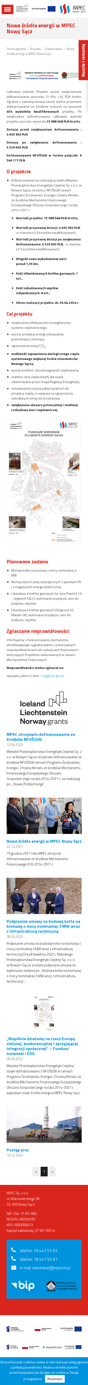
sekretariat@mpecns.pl (51, 1268)
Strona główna (16, 48)
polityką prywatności (27, 1367)
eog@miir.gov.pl (52, 675)
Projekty (35, 48)
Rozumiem (54, 1378)
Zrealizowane (53, 48)
